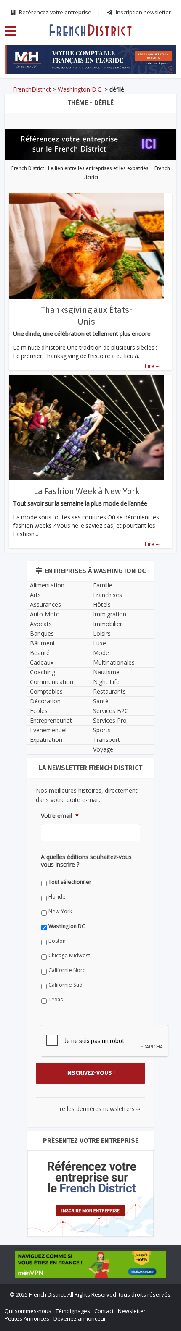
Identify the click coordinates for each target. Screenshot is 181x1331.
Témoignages (73, 1311)
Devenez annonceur (79, 1318)
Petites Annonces (27, 1318)
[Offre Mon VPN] (90, 1264)
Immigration (109, 614)
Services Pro (110, 720)
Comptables (46, 691)
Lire (152, 366)
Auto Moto (45, 614)
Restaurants (109, 691)
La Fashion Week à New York (86, 491)
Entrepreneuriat (51, 720)
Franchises (107, 595)
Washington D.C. (80, 89)
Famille (102, 585)
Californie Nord (67, 970)
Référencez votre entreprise (54, 12)
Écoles (39, 711)
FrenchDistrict (32, 89)
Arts (35, 595)
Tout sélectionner (69, 882)
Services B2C (110, 711)
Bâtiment (42, 643)
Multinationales (114, 662)
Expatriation (46, 740)
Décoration (45, 701)
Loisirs (102, 633)
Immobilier (107, 624)
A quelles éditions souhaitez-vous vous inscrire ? (86, 860)
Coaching (42, 672)
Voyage (103, 749)
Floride (57, 896)
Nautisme (106, 672)
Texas (55, 999)
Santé (101, 701)
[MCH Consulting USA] (90, 59)
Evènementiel (48, 730)
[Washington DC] (90, 29)
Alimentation (47, 585)
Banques (42, 633)
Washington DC (66, 926)
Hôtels (102, 604)
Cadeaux (41, 662)
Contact (104, 1311)
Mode (101, 653)
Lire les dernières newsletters (97, 1109)
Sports (102, 730)
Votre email (60, 816)
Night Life (106, 682)
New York (60, 911)
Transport (106, 740)
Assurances (45, 604)
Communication (51, 682)
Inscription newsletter (142, 12)
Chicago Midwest (69, 955)
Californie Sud (65, 984)
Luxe (99, 643)
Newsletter (132, 1311)
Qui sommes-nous (28, 1311)
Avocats (41, 624)
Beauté (40, 653)
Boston (57, 940)
